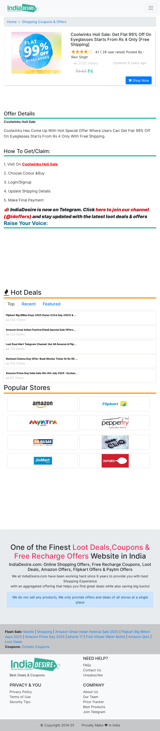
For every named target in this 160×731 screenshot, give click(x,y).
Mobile (28, 632)
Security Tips (20, 702)
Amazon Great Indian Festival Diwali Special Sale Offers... (41, 329)
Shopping (44, 632)
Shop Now (140, 80)
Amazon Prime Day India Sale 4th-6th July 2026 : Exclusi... (42, 373)
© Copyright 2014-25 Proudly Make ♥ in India (80, 725)
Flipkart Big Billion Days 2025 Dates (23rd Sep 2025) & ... (41, 315)
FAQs (87, 665)
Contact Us (92, 670)
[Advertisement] (80, 97)
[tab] (11, 305)
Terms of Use (20, 697)
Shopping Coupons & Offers (44, 22)
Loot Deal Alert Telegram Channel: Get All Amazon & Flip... (41, 344)
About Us (90, 692)
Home (11, 22)
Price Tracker (93, 702)
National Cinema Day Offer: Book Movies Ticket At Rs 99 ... (42, 358)
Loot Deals (13, 642)
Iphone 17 (75, 637)
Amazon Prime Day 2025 (45, 637)
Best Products (94, 707)
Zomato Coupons (35, 647)
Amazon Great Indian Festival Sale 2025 (86, 632)
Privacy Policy (21, 692)
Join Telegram (94, 712)
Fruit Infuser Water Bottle (105, 637)
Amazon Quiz (138, 637)
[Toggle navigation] (151, 8)
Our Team (90, 697)
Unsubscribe (93, 675)
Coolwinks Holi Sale (40, 164)
